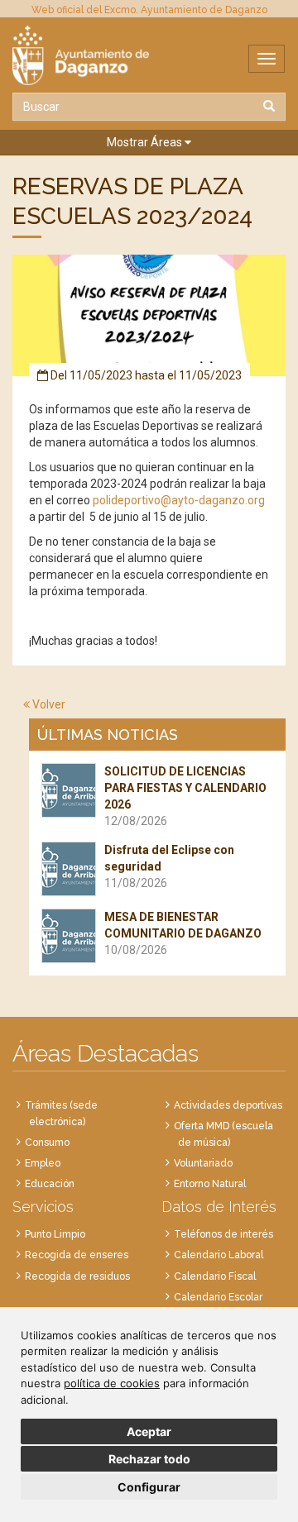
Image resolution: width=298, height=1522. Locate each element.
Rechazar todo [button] (149, 1459)
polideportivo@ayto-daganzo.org (179, 500)
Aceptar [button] (149, 1431)
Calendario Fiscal (215, 1276)
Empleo (42, 1163)
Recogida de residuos (77, 1276)
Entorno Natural (210, 1184)
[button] (149, 142)
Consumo (47, 1142)
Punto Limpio (55, 1234)
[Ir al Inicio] (149, 55)
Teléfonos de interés (223, 1234)
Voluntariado (203, 1163)
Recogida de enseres (76, 1255)
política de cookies (112, 1383)
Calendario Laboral (218, 1255)
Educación (49, 1184)
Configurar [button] (149, 1487)
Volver (47, 704)
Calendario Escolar (218, 1297)
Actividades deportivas (228, 1105)
